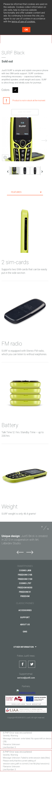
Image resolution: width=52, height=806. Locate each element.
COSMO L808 (25, 570)
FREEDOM (25, 596)
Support (25, 617)
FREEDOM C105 (25, 575)
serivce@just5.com (26, 678)
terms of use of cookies (23, 21)
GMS (25, 632)
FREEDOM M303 (25, 587)
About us (25, 624)
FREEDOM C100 (25, 579)
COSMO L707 (25, 583)
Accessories (25, 610)
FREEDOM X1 (25, 592)
